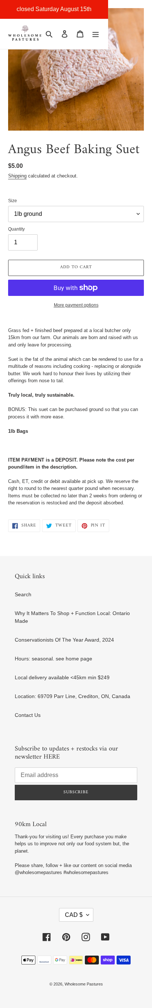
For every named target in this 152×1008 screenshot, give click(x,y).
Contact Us (28, 715)
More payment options (76, 305)
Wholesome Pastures (84, 984)
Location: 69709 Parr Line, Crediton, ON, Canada (72, 696)
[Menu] (95, 33)
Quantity (16, 229)
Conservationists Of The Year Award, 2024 (64, 640)
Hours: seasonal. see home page (53, 659)
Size (12, 200)
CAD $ (74, 915)
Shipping (17, 176)
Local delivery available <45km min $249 (62, 677)
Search (23, 594)
